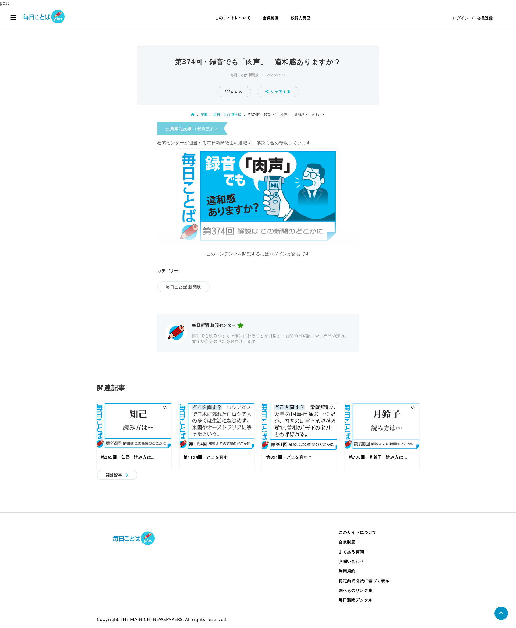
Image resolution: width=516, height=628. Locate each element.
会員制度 (271, 17)
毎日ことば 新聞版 (245, 75)
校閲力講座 (301, 17)
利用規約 (347, 570)
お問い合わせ (351, 561)
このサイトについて (233, 17)
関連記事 (114, 475)
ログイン (461, 17)
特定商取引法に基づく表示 (364, 580)
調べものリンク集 (355, 590)
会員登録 (485, 17)
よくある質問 (351, 551)
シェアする (281, 91)
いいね (236, 91)
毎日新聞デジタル (355, 599)
